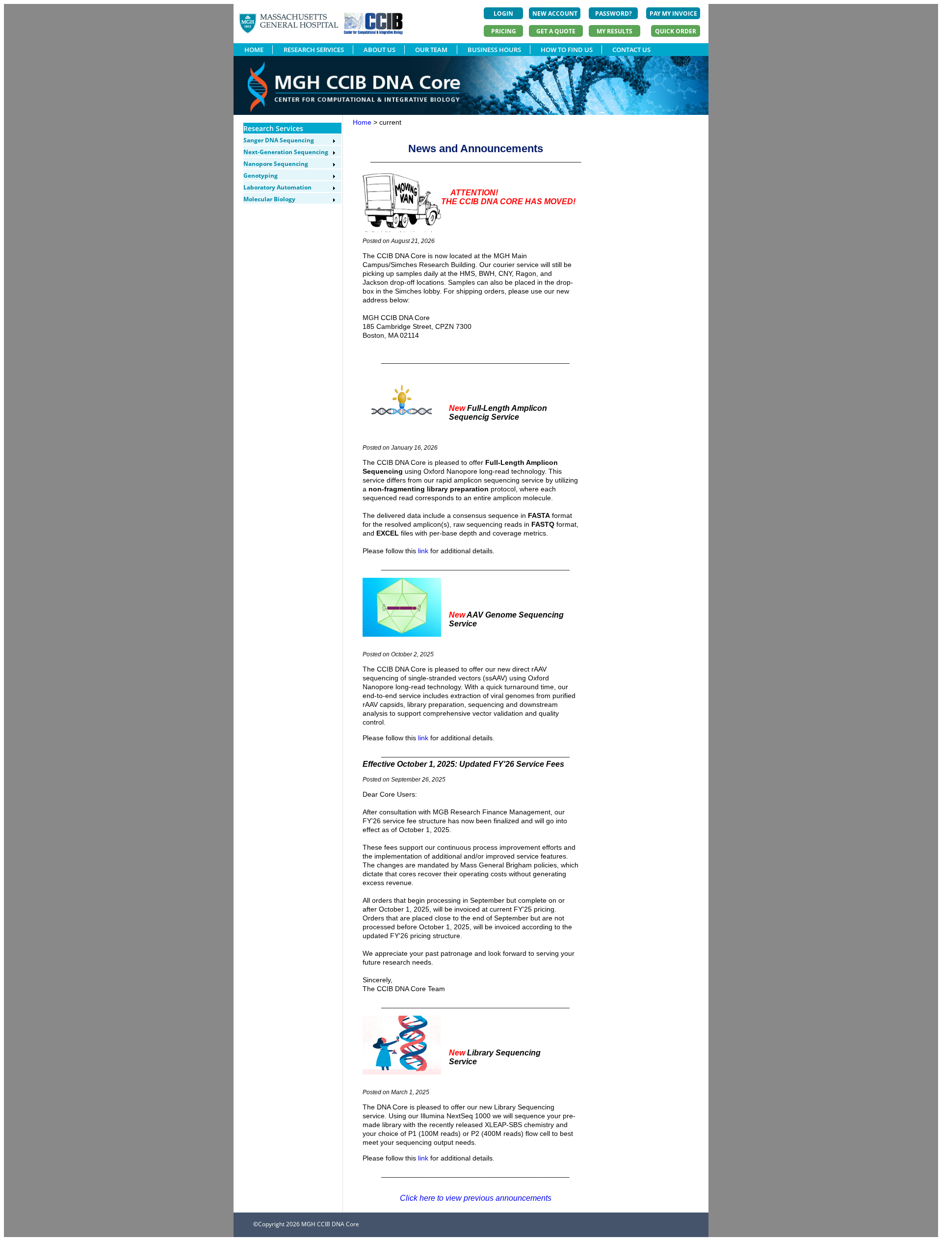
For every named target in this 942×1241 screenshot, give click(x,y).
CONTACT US (631, 49)
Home (362, 122)
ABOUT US (379, 49)
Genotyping (260, 175)
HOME (253, 49)
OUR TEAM (431, 49)
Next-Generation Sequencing (285, 152)
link (423, 551)
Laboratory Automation (277, 187)
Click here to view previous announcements (475, 1198)
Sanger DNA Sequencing (278, 140)
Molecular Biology (269, 199)
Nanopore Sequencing (275, 164)
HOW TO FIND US (567, 49)
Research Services (273, 128)
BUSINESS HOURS (494, 49)
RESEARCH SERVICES (314, 49)
